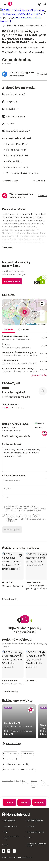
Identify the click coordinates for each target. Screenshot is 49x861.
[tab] (8, 329)
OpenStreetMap (32, 324)
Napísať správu (12, 281)
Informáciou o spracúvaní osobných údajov (23, 511)
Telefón (9, 802)
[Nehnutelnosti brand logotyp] (4, 4)
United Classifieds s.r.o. (23, 858)
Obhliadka (39, 802)
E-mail (24, 802)
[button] (24, 247)
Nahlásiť (40, 181)
